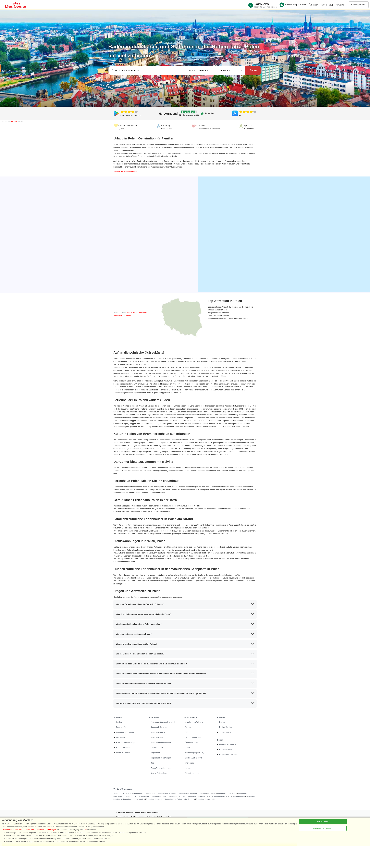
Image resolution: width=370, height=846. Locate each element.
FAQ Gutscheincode (193, 737)
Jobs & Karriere (225, 732)
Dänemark (142, 312)
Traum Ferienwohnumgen (161, 768)
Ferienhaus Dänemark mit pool (163, 722)
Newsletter (340, 5)
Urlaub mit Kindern (158, 732)
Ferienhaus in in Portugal (235, 796)
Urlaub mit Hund (157, 737)
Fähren (188, 727)
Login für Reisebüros (227, 744)
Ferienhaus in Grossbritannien (137, 796)
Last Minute (120, 737)
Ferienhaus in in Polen (215, 796)
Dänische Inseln (157, 748)
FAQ (186, 732)
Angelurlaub (155, 753)
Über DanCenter (191, 743)
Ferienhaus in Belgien (207, 793)
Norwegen (117, 315)
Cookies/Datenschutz (193, 758)
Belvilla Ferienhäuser (159, 773)
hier (85, 830)
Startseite (14, 122)
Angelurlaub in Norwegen (161, 758)
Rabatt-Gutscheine (123, 748)
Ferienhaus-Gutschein (125, 732)
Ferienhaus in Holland (159, 796)
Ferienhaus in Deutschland (145, 793)
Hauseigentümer (358, 4)
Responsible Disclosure (228, 755)
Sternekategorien (192, 773)
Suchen (314, 5)
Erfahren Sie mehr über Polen (125, 172)
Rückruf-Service (225, 727)
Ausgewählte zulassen (322, 828)
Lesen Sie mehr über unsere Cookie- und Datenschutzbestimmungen (29, 830)
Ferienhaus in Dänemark (123, 793)
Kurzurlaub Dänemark (159, 727)
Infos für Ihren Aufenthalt (194, 722)
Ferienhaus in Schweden (166, 793)
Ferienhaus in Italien (177, 796)
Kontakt (222, 722)
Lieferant (188, 768)
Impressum (189, 763)
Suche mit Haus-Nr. (123, 753)
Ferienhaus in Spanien (155, 799)
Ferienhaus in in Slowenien (134, 799)
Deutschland (132, 312)
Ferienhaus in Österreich (205, 799)
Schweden (127, 315)
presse (187, 748)
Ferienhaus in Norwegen (187, 793)
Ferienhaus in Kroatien (196, 796)
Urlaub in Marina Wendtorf (161, 743)
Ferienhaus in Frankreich (227, 793)
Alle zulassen (322, 821)
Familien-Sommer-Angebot (126, 743)
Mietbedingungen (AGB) (194, 753)
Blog (152, 763)
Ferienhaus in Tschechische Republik (180, 799)
